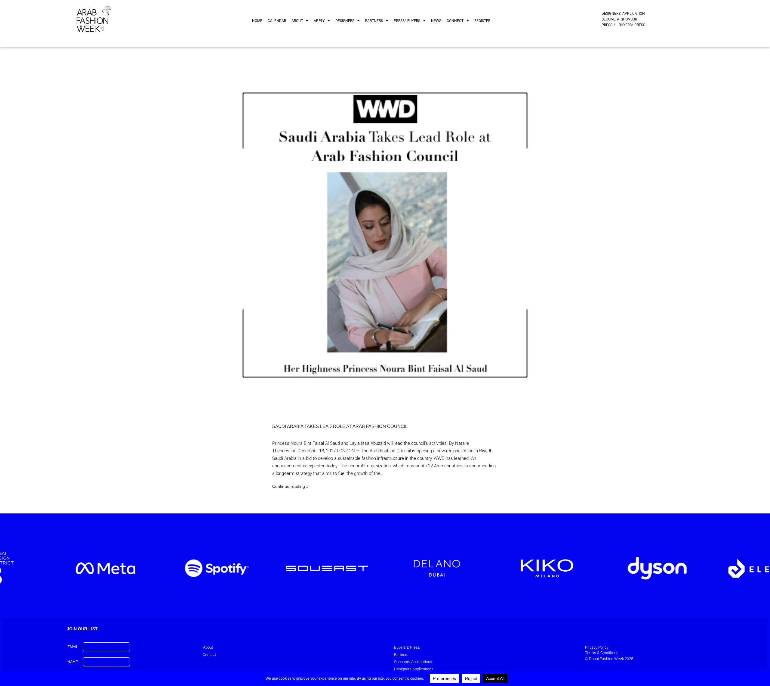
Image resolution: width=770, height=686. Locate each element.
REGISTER (482, 21)
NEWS (436, 21)
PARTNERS (374, 21)
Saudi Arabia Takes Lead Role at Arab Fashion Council (340, 426)
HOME (257, 21)
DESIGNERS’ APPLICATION (623, 13)
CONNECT (455, 21)
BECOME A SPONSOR (619, 19)
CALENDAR (277, 21)
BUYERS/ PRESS (632, 25)
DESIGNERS (344, 21)
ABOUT (297, 21)
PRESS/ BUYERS (407, 21)
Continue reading (288, 486)
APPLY (319, 21)
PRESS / (608, 25)
